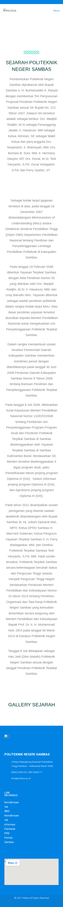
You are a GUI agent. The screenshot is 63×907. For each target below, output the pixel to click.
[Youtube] (35, 904)
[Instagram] (41, 904)
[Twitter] (21, 904)
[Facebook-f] (28, 904)
